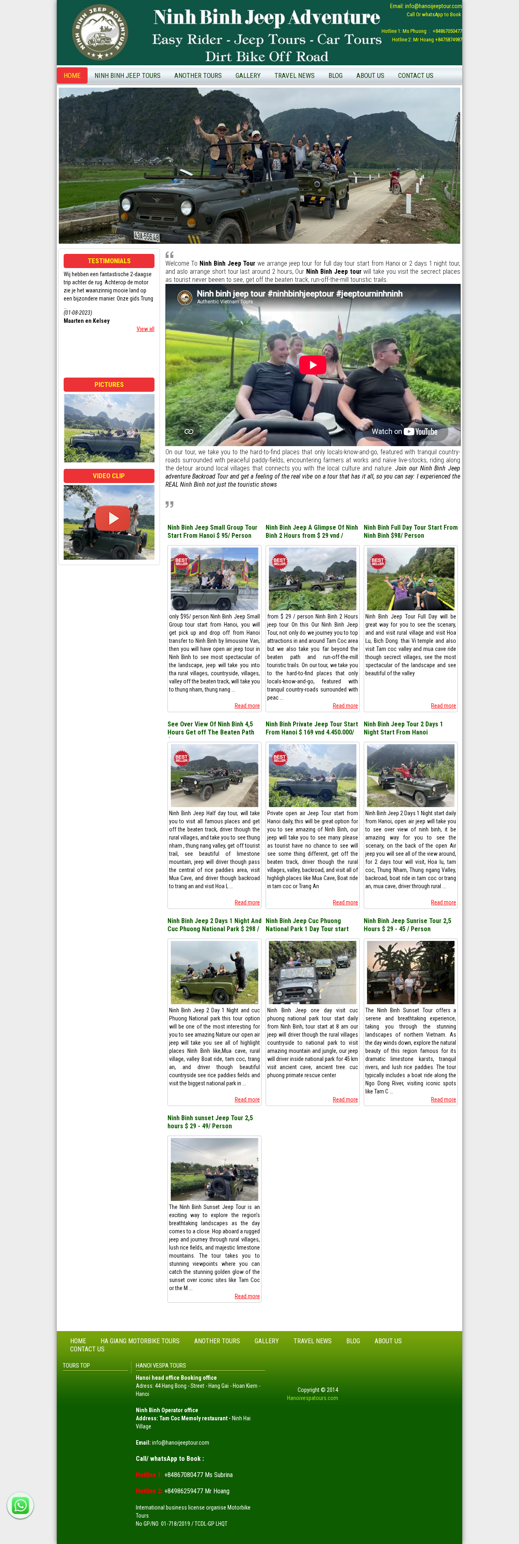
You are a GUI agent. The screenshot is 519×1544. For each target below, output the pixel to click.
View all (145, 329)
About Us (370, 75)
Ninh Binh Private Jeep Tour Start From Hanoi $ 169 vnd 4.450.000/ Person (312, 729)
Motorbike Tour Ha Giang (207, 127)
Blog (335, 75)
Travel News (295, 75)
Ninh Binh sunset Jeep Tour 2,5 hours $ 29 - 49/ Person (210, 1122)
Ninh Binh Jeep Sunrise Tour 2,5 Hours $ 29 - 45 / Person (407, 925)
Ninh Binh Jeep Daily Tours (129, 91)
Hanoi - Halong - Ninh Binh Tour (214, 152)
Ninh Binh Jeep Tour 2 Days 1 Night (139, 104)
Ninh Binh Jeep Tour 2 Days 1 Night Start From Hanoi (403, 728)
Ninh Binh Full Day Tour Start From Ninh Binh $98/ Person (411, 531)
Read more (247, 705)
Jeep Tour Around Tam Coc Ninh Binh (375, 91)
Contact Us (415, 75)
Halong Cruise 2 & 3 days (207, 139)
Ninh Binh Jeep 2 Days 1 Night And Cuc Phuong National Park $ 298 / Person (214, 925)
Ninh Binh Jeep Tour (355, 104)
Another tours (198, 75)
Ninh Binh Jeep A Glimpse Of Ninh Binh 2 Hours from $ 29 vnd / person (312, 532)
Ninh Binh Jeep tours (127, 75)
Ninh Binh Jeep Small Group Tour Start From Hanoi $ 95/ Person (212, 531)
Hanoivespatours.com (312, 1398)
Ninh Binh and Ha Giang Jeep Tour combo (217, 109)
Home (72, 75)
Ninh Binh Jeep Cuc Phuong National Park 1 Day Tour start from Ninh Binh (307, 925)
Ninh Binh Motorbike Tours (209, 91)
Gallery (248, 75)
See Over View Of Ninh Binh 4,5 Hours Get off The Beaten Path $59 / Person (210, 729)
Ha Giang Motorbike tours (140, 1341)
